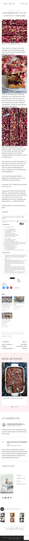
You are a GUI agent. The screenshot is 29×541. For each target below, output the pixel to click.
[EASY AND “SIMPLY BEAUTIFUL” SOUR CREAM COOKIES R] (21, 520)
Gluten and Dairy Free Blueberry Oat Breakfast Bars (7, 304)
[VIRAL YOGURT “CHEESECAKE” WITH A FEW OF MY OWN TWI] (12, 520)
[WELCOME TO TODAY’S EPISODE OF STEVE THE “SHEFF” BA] (21, 515)
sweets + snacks (14, 10)
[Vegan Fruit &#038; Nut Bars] (19, 299)
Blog (19, 481)
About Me (21, 478)
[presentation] (14, 379)
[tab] (11, 406)
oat (21, 333)
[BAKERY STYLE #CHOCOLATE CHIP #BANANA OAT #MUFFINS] (12, 515)
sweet (10, 336)
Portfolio (21, 484)
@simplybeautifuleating (14, 529)
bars (3, 333)
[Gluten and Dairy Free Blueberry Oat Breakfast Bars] (7, 299)
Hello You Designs (14, 538)
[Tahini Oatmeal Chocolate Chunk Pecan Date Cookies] (7, 316)
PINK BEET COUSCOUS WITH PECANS (21, 345)
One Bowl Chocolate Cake (13, 398)
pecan (4, 336)
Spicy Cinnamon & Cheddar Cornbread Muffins (7, 345)
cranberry (16, 333)
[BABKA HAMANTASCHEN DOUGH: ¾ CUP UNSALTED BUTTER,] (2, 520)
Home (19, 475)
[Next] (25, 384)
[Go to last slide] (4, 384)
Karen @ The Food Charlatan (17, 442)
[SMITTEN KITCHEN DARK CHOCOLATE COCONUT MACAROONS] (2, 515)
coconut (9, 333)
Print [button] (23, 224)
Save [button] (20, 224)
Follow (18, 281)
